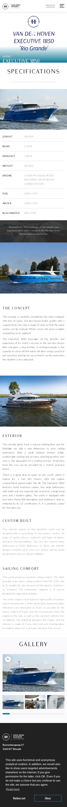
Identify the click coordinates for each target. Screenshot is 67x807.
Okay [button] (48, 798)
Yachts (50, 5)
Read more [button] (13, 789)
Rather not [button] (19, 798)
